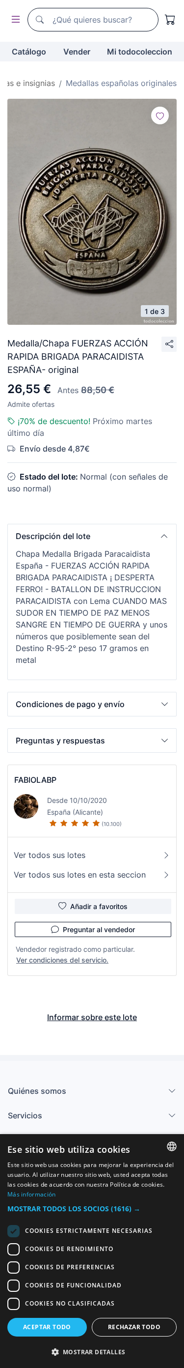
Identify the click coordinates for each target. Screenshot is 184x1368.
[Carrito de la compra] (170, 19)
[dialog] (92, 1251)
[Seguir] (160, 115)
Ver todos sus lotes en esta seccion (80, 875)
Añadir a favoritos (99, 906)
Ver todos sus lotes (49, 855)
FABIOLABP (35, 780)
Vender (76, 52)
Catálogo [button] (29, 52)
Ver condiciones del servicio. (62, 960)
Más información (31, 1194)
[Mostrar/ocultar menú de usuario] (13, 19)
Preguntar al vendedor (99, 929)
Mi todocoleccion (139, 52)
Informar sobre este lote (92, 1017)
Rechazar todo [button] (134, 1327)
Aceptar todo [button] (47, 1327)
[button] (92, 536)
